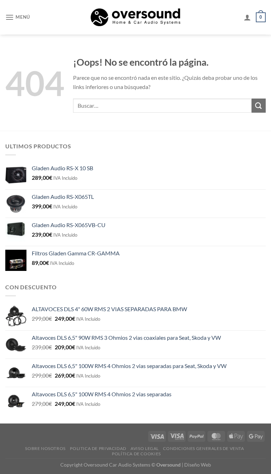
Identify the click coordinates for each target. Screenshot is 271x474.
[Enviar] (259, 105)
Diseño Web (197, 465)
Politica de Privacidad (98, 448)
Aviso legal (145, 448)
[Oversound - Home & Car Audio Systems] (136, 17)
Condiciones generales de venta (203, 448)
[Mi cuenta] (247, 17)
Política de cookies (136, 453)
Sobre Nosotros (45, 448)
